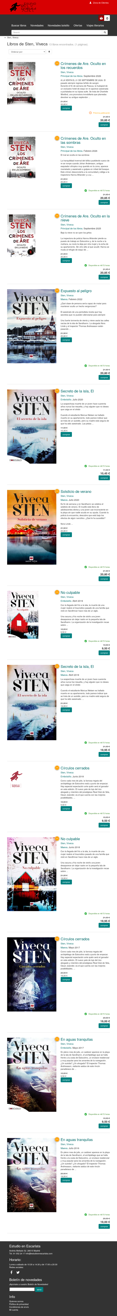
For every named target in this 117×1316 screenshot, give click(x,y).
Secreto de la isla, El (77, 390)
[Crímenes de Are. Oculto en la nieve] (31, 235)
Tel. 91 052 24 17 (17, 1253)
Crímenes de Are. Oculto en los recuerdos (83, 65)
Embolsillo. (66, 399)
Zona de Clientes (101, 2)
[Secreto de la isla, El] (31, 426)
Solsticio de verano (76, 491)
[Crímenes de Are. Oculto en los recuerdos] (31, 83)
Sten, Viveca (67, 72)
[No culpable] (31, 614)
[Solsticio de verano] (31, 527)
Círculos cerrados (75, 767)
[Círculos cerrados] (31, 778)
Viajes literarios (95, 25)
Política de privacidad (19, 1304)
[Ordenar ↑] (49, 51)
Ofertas (78, 25)
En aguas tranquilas (77, 1039)
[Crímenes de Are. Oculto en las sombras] (31, 157)
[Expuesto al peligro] (31, 326)
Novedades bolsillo (58, 25)
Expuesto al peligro (76, 290)
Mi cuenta (13, 1309)
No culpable (70, 592)
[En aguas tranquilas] (31, 1074)
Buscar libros (18, 25)
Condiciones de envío (19, 1307)
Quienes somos (16, 1301)
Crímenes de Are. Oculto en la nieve (85, 218)
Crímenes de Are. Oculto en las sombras (83, 140)
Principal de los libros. (72, 76)
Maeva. (64, 299)
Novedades (37, 25)
